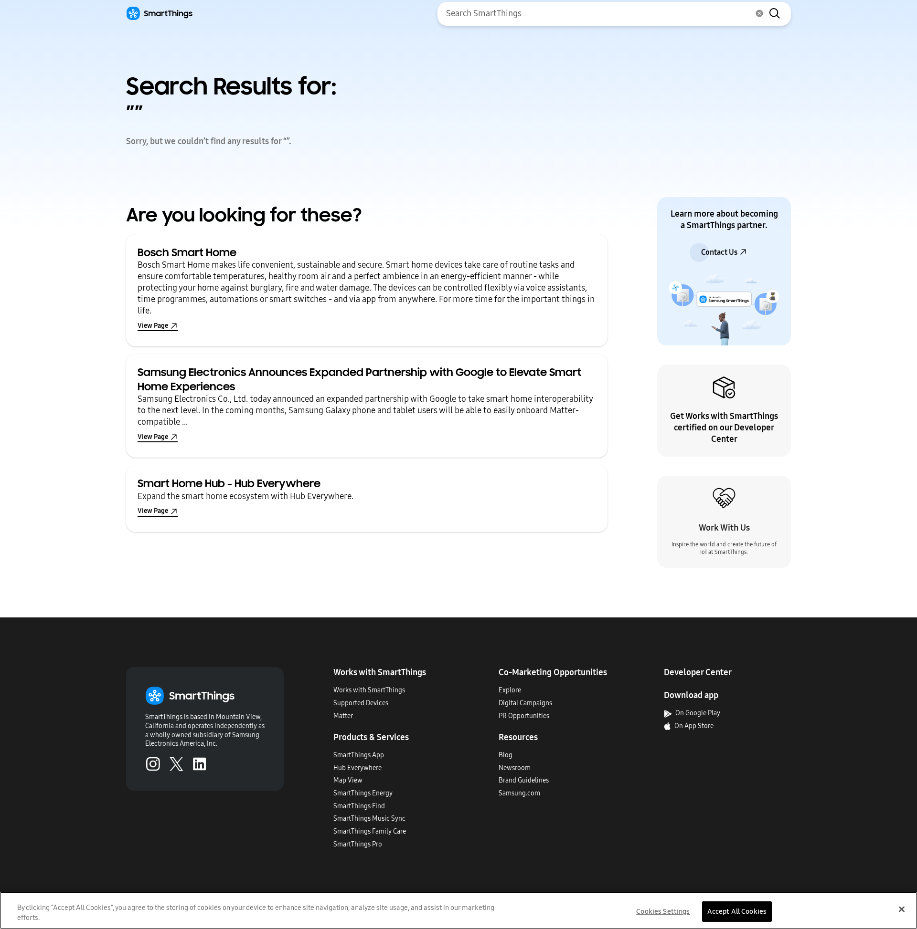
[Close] (901, 909)
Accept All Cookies (737, 911)
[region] (458, 910)
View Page (153, 326)
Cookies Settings (663, 911)
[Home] (159, 13)
